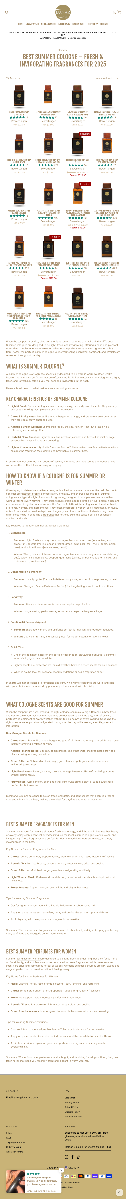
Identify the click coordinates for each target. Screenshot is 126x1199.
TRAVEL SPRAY (64, 24)
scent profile (32, 493)
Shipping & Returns (15, 1142)
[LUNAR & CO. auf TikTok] (78, 1157)
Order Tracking (13, 1147)
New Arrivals (32, 24)
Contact (104, 24)
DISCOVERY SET (78, 24)
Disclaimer (70, 1097)
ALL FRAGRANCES (48, 24)
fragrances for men (27, 831)
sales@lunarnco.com (26, 1097)
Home (21, 24)
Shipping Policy (72, 1112)
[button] (18, 117)
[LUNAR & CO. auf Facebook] (72, 1157)
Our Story (93, 24)
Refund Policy (71, 1107)
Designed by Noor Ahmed (63, 1187)
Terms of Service (73, 1116)
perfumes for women (28, 958)
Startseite (62, 50)
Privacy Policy (72, 1102)
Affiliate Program (14, 1152)
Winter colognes (84, 504)
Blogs (9, 1133)
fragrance (48, 514)
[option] (63, 35)
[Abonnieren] (109, 1147)
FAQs (8, 1138)
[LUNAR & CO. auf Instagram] (66, 1157)
